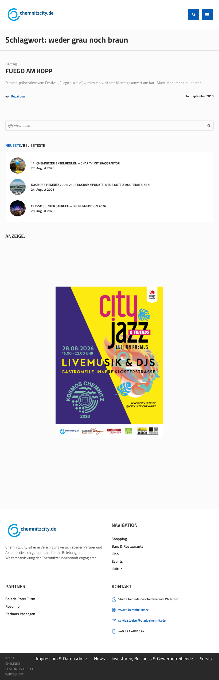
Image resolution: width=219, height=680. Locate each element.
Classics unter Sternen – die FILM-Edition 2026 (68, 206)
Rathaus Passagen (20, 614)
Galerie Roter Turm (20, 599)
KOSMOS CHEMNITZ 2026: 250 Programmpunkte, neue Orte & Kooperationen (90, 184)
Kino (115, 554)
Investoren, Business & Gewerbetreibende (152, 658)
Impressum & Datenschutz (61, 658)
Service (207, 658)
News (99, 658)
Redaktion (18, 96)
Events (117, 561)
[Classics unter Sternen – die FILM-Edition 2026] (18, 208)
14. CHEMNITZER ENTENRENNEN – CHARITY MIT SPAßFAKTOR (75, 163)
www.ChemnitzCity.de (133, 609)
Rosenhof (13, 606)
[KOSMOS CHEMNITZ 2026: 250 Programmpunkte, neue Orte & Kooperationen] (18, 186)
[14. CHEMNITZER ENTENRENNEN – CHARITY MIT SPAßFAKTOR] (18, 165)
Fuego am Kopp (28, 71)
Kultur (117, 569)
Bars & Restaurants (127, 546)
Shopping (119, 539)
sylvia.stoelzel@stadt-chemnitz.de (142, 620)
